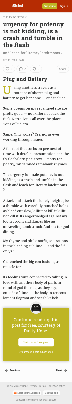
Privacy (33, 386)
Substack (20, 399)
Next (59, 370)
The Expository (15, 17)
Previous (15, 370)
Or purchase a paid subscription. (36, 352)
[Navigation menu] (6, 6)
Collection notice (56, 386)
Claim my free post (36, 342)
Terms (42, 386)
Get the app (51, 392)
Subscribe (50, 6)
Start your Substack (28, 392)
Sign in (64, 6)
